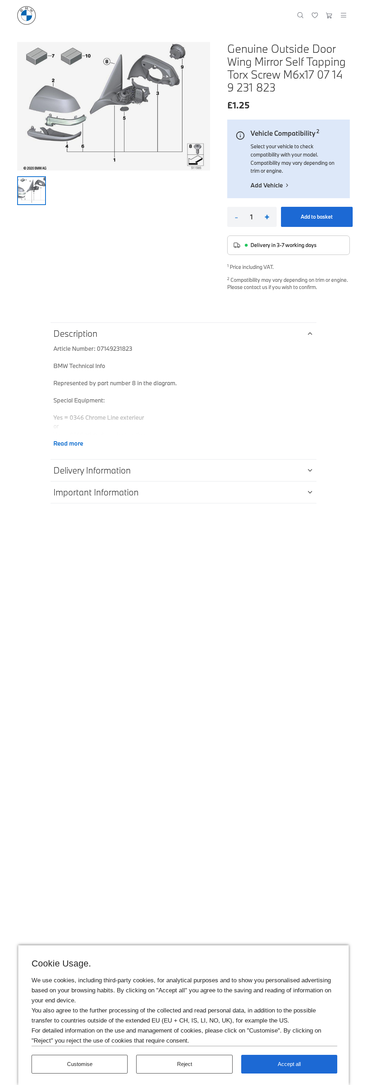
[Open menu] (343, 15)
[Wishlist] (314, 15)
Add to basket (317, 216)
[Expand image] (113, 106)
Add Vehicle (267, 185)
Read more (68, 443)
